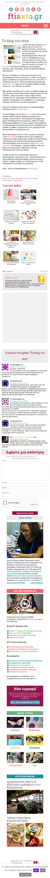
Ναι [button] (36, 870)
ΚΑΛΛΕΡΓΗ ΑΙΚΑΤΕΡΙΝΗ (23, 437)
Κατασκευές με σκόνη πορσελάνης (23, 651)
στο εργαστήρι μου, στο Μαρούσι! (29, 580)
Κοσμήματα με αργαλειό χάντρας (23, 669)
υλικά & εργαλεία (14, 571)
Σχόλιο (4, 461)
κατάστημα (33, 178)
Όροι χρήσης (25, 875)
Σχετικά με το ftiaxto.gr (12, 2)
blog (4, 178)
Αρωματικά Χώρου (17, 637)
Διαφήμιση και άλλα (28, 2)
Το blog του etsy (15, 40)
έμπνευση (19, 178)
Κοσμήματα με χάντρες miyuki (21, 667)
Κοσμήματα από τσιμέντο (20, 665)
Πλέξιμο (15, 730)
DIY (35, 765)
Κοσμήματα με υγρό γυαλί (20, 663)
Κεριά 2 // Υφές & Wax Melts (20, 633)
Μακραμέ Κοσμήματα (18, 672)
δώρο (13, 178)
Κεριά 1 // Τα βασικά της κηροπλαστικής (25, 631)
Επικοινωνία (25, 4)
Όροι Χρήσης (40, 2)
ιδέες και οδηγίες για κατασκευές (27, 576)
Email (4, 487)
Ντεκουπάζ (15, 765)
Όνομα (5, 482)
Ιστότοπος (5, 493)
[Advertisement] (25, 318)
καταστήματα (35, 571)
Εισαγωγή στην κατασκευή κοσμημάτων (25, 661)
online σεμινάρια (35, 619)
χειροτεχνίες (18, 180)
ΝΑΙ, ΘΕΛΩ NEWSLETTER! (25, 702)
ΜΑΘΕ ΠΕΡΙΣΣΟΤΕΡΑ (16, 583)
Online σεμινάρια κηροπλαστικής (19, 819)
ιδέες (26, 178)
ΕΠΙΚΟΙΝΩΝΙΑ (36, 583)
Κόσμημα (34, 747)
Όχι (42, 870)
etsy (8, 178)
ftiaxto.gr (11, 277)
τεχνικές (25, 571)
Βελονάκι (34, 730)
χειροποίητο (7, 180)
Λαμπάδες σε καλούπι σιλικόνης (22, 635)
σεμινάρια (11, 574)
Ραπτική (15, 747)
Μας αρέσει (8, 271)
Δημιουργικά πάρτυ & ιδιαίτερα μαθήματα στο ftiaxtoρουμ (23, 784)
